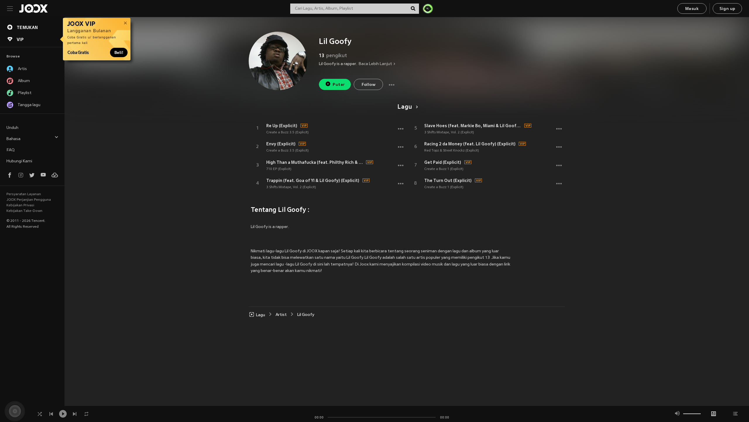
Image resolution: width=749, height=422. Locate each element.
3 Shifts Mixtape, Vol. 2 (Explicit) (291, 187)
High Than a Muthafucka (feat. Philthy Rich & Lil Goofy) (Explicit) (315, 162)
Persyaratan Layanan (23, 194)
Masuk (692, 9)
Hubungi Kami (19, 161)
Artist (281, 315)
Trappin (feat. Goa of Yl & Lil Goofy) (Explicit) (312, 180)
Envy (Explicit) (281, 144)
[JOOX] (33, 8)
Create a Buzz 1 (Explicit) (443, 169)
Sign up (727, 9)
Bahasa (13, 139)
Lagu (404, 107)
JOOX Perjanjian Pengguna (28, 200)
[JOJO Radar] (428, 8)
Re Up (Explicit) (281, 125)
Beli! (118, 52)
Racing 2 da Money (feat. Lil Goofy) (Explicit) (470, 144)
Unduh (12, 128)
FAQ (10, 150)
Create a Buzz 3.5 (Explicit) (287, 132)
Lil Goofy (305, 315)
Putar (339, 85)
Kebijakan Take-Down (24, 211)
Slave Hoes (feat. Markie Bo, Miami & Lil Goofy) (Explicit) (473, 125)
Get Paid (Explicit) (442, 162)
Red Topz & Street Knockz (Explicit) (451, 150)
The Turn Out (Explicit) (448, 180)
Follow (368, 85)
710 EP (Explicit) (278, 169)
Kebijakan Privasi (20, 205)
